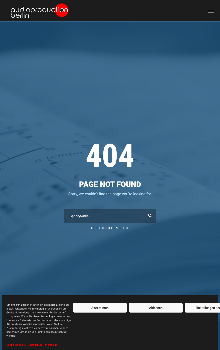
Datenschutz (35, 344)
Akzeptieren (99, 308)
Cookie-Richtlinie (16, 344)
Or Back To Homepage (110, 228)
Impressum (51, 344)
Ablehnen (155, 308)
